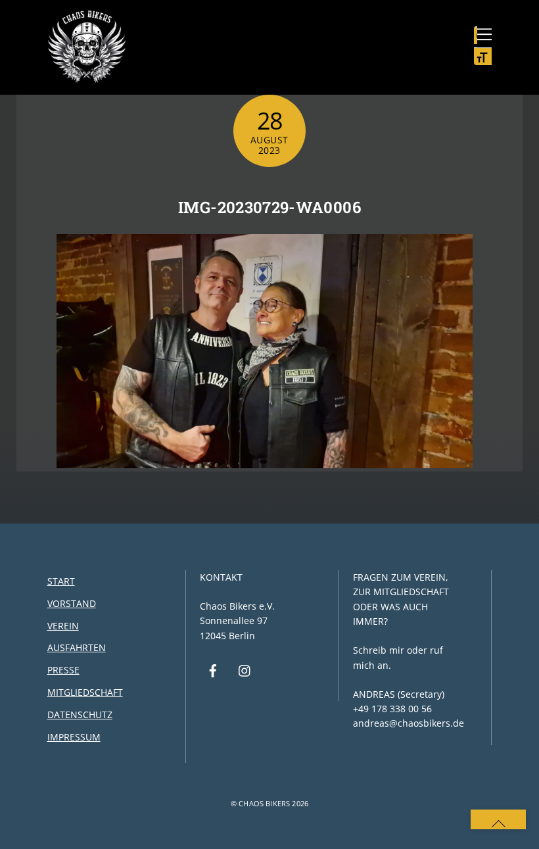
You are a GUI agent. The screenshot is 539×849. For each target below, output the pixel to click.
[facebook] (213, 670)
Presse (63, 670)
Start (61, 581)
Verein (63, 625)
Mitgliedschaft (85, 692)
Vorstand (71, 603)
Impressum (74, 737)
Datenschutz (79, 714)
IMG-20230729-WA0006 (269, 207)
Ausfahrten (76, 647)
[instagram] (245, 670)
